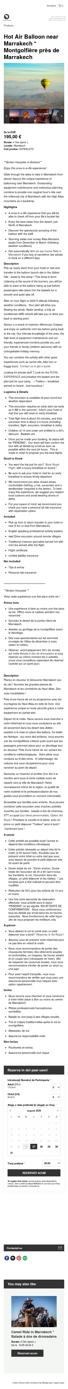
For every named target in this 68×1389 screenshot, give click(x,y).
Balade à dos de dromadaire (37, 653)
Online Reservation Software (25, 1382)
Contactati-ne (14, 1248)
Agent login (59, 1382)
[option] (11, 116)
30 (56, 1146)
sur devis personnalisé (34, 815)
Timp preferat (16, 1163)
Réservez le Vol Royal (49, 934)
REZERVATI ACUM (34, 1173)
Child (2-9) (13, 1095)
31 (11, 1153)
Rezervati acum (27, 1353)
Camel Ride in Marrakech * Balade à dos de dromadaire (34, 1334)
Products (9, 25)
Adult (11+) (14, 1086)
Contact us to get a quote (35, 366)
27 (33, 1146)
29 (49, 1146)
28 (41, 1146)
